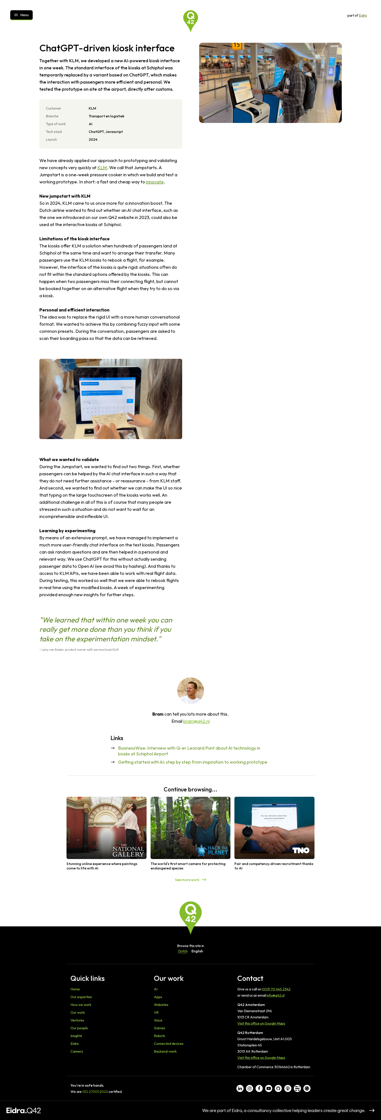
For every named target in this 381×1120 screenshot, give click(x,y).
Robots (159, 1036)
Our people (79, 1028)
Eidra (363, 15)
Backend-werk (165, 1051)
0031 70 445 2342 (276, 989)
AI (155, 989)
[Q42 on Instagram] (249, 1088)
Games (159, 1028)
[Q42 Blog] (297, 1088)
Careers (77, 1051)
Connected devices (168, 1043)
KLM (102, 167)
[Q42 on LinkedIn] (240, 1088)
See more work (187, 879)
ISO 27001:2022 (95, 1091)
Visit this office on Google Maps (261, 1023)
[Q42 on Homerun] (306, 1088)
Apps (158, 997)
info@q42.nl (275, 995)
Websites (161, 1004)
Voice (158, 1020)
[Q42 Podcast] (287, 1088)
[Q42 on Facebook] (259, 1088)
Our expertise (81, 997)
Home (75, 989)
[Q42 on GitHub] (278, 1088)
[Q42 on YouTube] (268, 1088)
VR (156, 1012)
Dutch (182, 951)
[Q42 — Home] (190, 21)
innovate (155, 182)
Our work (78, 1012)
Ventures (77, 1020)
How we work (81, 1004)
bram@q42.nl (196, 721)
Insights (76, 1036)
